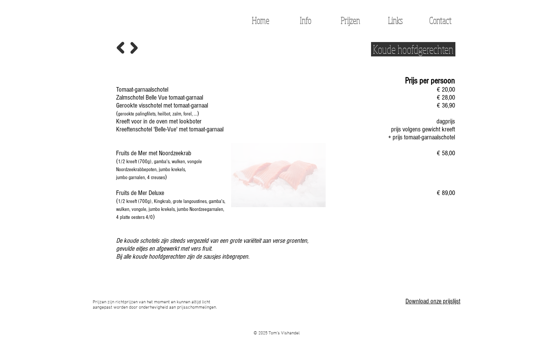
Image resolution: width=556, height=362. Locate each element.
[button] (350, 20)
